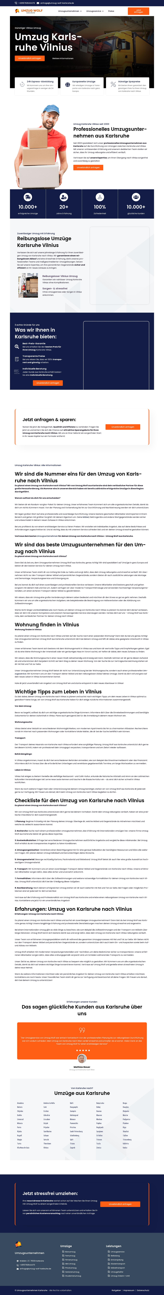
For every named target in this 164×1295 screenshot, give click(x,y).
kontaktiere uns (44, 610)
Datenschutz (143, 1290)
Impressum (128, 1290)
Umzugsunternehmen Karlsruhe (32, 1290)
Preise (111, 11)
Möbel (86, 517)
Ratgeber (116, 1290)
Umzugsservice (93, 11)
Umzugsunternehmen (68, 11)
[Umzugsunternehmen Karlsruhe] (30, 11)
